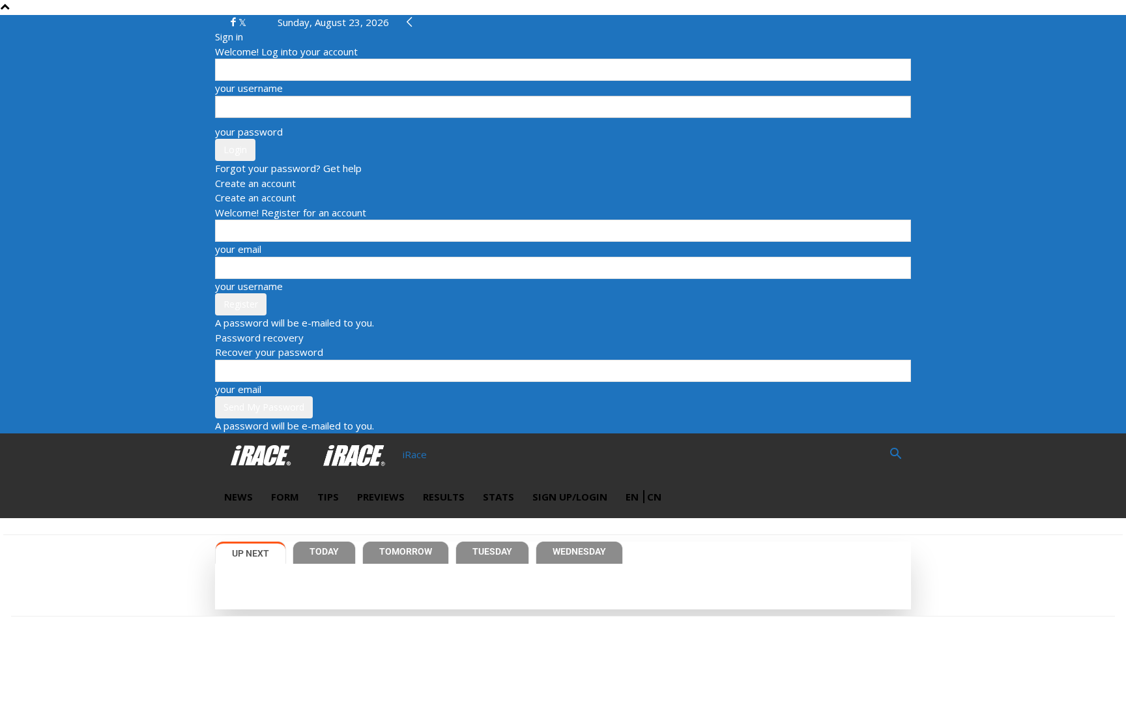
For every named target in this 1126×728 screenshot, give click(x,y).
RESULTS (444, 496)
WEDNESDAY (579, 551)
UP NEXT (250, 553)
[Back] (409, 22)
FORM (285, 496)
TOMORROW (405, 551)
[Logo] (262, 454)
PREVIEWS (381, 496)
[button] (895, 454)
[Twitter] (242, 22)
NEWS (238, 496)
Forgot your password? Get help (288, 168)
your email (238, 248)
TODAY (324, 551)
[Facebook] (234, 22)
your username (249, 88)
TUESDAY (492, 551)
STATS (498, 496)
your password (249, 131)
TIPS (328, 496)
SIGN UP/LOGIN (569, 496)
